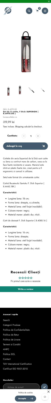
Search (6, 320)
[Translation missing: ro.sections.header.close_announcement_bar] (48, 1)
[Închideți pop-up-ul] (48, 391)
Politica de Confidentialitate (16, 329)
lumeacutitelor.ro (10, 117)
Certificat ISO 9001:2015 (15, 368)
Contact (6, 359)
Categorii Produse (11, 325)
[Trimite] (44, 387)
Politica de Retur (11, 334)
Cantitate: (12, 135)
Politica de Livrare (11, 339)
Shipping (19, 126)
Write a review (25, 289)
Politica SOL (9, 354)
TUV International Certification (17, 364)
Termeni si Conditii (12, 344)
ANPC (6, 349)
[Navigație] (45, 11)
